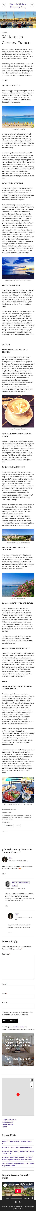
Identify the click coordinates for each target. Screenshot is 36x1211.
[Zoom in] (31, 1083)
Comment (6, 954)
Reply (3, 874)
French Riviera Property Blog (18, 6)
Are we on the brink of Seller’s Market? (17, 1147)
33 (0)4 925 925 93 (9, 1120)
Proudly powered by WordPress (12, 1206)
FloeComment (18, 1027)
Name (4, 984)
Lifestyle (11, 817)
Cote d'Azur (13, 815)
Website (5, 1003)
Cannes (5, 815)
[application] (18, 1191)
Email (4, 993)
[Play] (4, 1198)
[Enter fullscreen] (31, 1080)
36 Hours (5, 32)
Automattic (19, 1209)
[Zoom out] (31, 1086)
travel (10, 819)
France (21, 815)
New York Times (21, 817)
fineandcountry (10, 809)
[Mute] (29, 1198)
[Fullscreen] (32, 1198)
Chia (10, 858)
